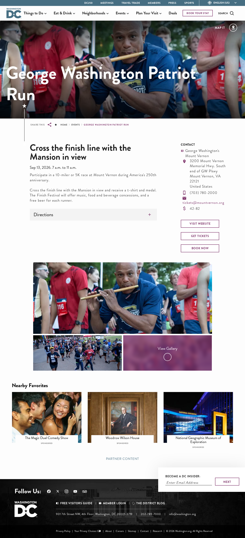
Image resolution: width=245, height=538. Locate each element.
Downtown (201, 436)
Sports (189, 3)
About (108, 531)
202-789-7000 (151, 514)
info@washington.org (182, 514)
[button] (200, 224)
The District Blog (150, 503)
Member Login (114, 503)
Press (172, 3)
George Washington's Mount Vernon (202, 153)
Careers (120, 531)
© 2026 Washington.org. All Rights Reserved (189, 531)
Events (75, 124)
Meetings (107, 3)
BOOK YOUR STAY (198, 13)
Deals (173, 13)
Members (154, 3)
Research (157, 531)
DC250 (88, 3)
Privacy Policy (63, 531)
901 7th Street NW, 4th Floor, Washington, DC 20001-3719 (94, 514)
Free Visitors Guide (76, 503)
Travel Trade (131, 3)
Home (63, 124)
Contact (144, 531)
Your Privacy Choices (85, 531)
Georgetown (49, 436)
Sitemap (132, 531)
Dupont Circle (125, 436)
